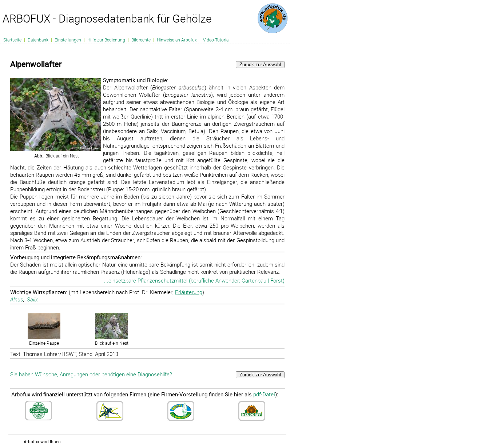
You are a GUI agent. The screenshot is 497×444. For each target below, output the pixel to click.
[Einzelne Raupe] (44, 337)
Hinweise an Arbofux (177, 40)
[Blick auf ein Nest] (111, 337)
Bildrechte (141, 40)
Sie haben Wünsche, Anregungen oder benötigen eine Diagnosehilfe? (91, 374)
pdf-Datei (264, 394)
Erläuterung (188, 292)
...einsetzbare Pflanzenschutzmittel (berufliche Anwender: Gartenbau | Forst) (194, 280)
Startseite (12, 40)
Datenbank (38, 40)
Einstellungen (68, 40)
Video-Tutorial (216, 40)
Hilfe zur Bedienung (106, 40)
